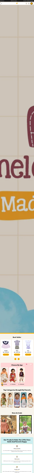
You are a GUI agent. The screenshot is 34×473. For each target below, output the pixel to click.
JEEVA (6, 350)
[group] (4, 376)
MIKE (28, 350)
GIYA (17, 350)
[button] (26, 3)
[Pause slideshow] (33, 332)
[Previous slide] (15, 332)
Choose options (6, 354)
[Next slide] (19, 332)
